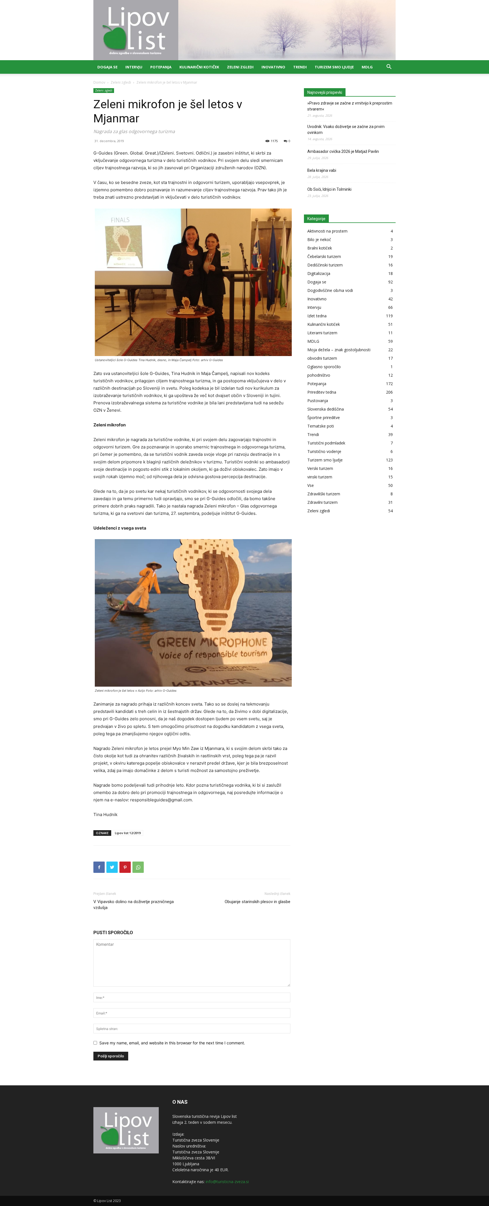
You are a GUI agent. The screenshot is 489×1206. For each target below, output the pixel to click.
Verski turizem (320, 468)
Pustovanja (317, 400)
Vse (310, 485)
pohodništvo (318, 375)
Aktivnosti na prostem (327, 231)
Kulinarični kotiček (199, 67)
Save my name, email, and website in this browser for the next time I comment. (172, 1042)
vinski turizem (319, 477)
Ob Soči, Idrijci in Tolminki (329, 189)
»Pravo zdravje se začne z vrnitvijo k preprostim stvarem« (349, 106)
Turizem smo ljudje (334, 67)
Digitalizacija (318, 273)
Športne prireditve (323, 417)
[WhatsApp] (138, 867)
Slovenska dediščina (325, 409)
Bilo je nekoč (319, 239)
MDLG (367, 67)
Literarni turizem (322, 332)
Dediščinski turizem (325, 265)
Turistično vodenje (324, 451)
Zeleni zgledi (240, 67)
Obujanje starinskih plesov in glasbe (257, 901)
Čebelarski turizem (324, 256)
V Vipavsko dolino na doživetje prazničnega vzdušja (133, 904)
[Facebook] (99, 867)
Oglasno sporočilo (324, 366)
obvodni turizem (322, 358)
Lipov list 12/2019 (128, 833)
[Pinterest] (125, 867)
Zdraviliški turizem (323, 493)
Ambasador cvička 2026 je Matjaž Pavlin (343, 151)
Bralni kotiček (319, 248)
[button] (389, 67)
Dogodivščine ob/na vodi (330, 290)
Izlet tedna (317, 315)
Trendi (300, 67)
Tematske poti (320, 426)
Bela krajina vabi (321, 170)
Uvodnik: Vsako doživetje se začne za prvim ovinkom (346, 129)
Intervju (133, 67)
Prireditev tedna (321, 392)
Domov (99, 82)
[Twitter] (112, 867)
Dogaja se (107, 67)
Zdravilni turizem (322, 502)
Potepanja (160, 67)
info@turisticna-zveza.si (227, 1181)
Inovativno (273, 67)
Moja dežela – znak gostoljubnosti (338, 349)
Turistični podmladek (326, 443)
